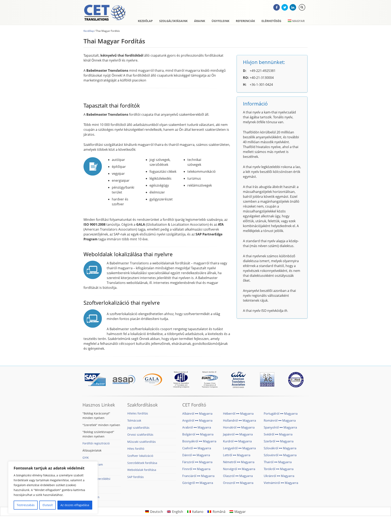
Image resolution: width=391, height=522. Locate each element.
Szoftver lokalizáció (140, 456)
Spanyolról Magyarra (280, 427)
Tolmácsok (134, 420)
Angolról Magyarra (197, 420)
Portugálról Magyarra (281, 413)
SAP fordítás (135, 477)
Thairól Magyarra (278, 462)
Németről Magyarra (238, 462)
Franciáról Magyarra (198, 476)
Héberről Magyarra (238, 413)
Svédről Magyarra (278, 434)
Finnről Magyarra (196, 469)
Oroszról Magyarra (238, 483)
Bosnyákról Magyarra (199, 441)
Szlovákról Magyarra (280, 448)
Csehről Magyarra (196, 448)
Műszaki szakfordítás (141, 442)
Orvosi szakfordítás (140, 434)
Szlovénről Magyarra (280, 455)
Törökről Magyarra (278, 469)
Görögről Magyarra (197, 483)
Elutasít (48, 505)
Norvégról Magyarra (239, 469)
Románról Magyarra (280, 420)
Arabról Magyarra (196, 427)
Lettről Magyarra (236, 455)
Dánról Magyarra (196, 455)
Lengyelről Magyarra (239, 448)
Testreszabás (26, 505)
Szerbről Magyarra (278, 441)
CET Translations (104, 13)
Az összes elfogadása (74, 505)
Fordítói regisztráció (96, 443)
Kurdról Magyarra (237, 441)
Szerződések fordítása (142, 463)
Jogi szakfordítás (138, 428)
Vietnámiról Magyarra (281, 483)
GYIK (85, 457)
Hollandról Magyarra (239, 420)
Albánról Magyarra (197, 413)
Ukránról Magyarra (279, 476)
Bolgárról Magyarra (197, 434)
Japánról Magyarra (238, 434)
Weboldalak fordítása (141, 470)
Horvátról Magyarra (239, 427)
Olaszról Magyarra (238, 476)
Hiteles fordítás (137, 413)
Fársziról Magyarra (197, 462)
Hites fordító (135, 449)
